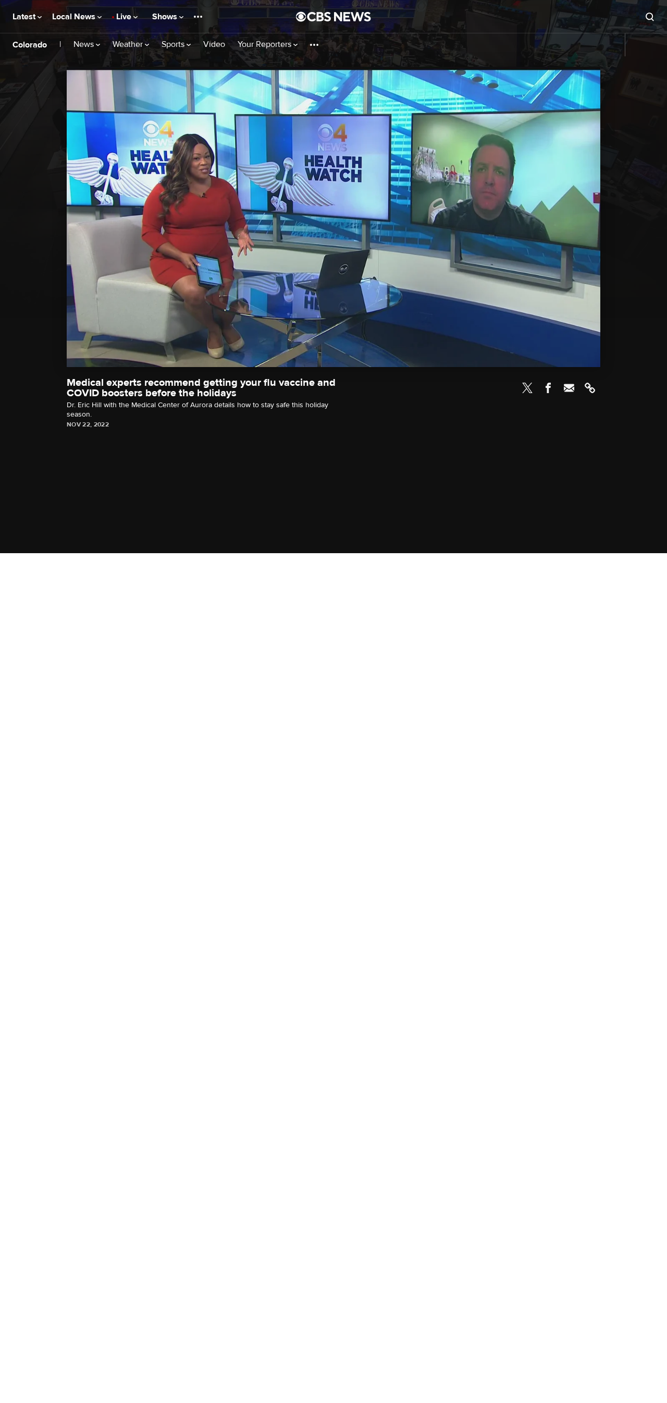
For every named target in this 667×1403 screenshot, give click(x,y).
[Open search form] (649, 16)
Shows (165, 17)
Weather (129, 45)
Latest (25, 17)
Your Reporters (265, 45)
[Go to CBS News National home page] (333, 16)
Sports (174, 45)
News (84, 45)
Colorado (30, 45)
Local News (74, 17)
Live (124, 16)
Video (214, 45)
